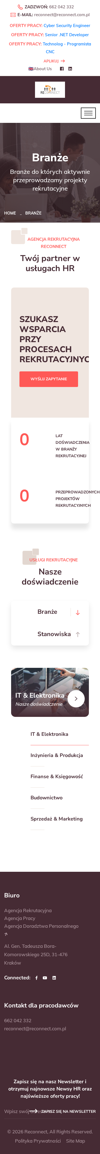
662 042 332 (61, 6)
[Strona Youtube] (45, 978)
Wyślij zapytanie (49, 379)
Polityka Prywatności (38, 1141)
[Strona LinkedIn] (54, 978)
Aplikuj (51, 61)
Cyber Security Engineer (67, 25)
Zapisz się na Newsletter (68, 1111)
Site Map (75, 1141)
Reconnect (35, 1131)
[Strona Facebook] (37, 978)
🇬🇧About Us (40, 68)
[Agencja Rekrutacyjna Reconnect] (50, 89)
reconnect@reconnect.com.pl (62, 14)
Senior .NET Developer (67, 34)
